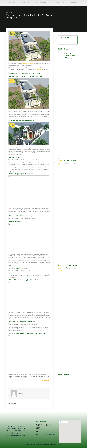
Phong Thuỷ (74, 3)
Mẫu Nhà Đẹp (25, 3)
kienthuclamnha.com (45, 380)
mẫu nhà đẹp (39, 69)
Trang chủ (12, 3)
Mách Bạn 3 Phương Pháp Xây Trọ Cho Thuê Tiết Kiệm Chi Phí (70, 160)
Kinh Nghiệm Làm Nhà (58, 3)
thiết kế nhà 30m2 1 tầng (27, 63)
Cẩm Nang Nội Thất (41, 3)
